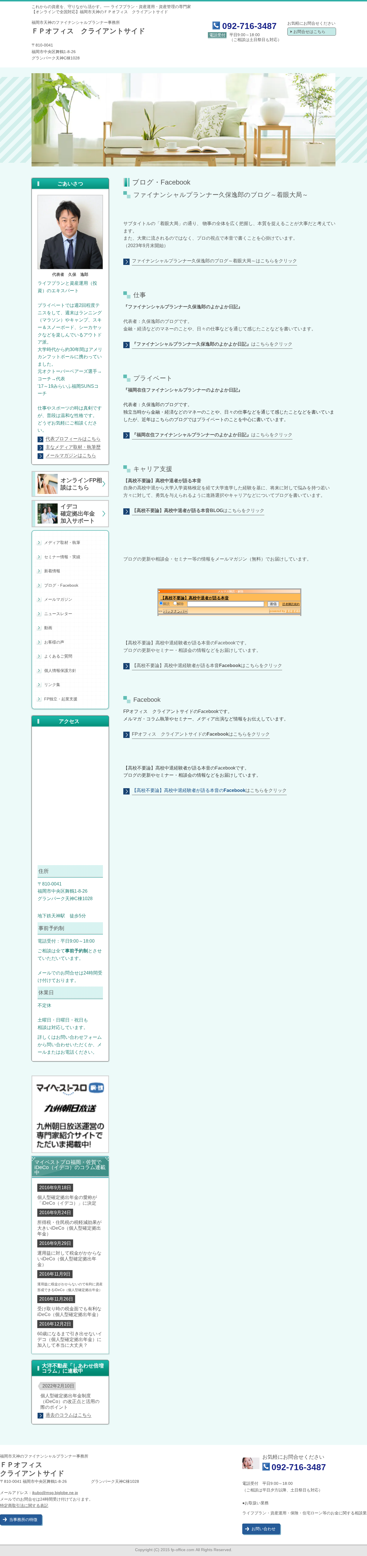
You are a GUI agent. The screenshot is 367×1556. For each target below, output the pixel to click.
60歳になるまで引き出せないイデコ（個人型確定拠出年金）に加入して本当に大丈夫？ (69, 1339)
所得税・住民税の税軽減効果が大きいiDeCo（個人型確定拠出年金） (69, 1228)
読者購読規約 (291, 604)
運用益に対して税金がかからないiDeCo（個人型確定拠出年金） (69, 1259)
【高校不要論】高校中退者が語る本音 (195, 598)
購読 (166, 604)
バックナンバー (175, 611)
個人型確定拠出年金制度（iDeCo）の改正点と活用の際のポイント (69, 1401)
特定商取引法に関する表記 (24, 1505)
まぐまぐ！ (293, 611)
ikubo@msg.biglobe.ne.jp (55, 1492)
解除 (180, 604)
